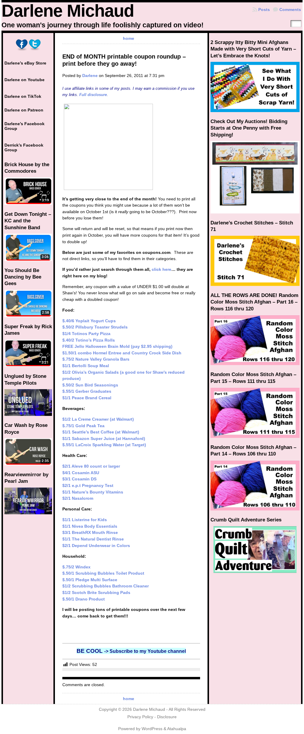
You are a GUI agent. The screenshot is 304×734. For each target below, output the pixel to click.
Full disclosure (93, 94)
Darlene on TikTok (22, 96)
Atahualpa (176, 729)
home (128, 38)
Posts (264, 9)
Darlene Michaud (67, 10)
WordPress (152, 729)
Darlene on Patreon (23, 110)
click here (161, 269)
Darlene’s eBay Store (25, 63)
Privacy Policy (140, 717)
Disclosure (167, 717)
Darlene (90, 75)
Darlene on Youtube (24, 79)
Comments (290, 9)
